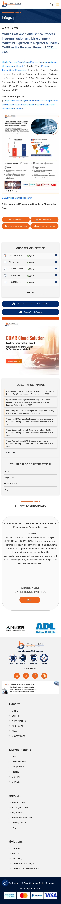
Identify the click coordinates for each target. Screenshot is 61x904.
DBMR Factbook (16, 269)
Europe (15, 715)
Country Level (18, 736)
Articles (15, 771)
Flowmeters (21, 70)
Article (6, 471)
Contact (15, 782)
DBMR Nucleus (15, 282)
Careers (16, 776)
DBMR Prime (14, 275)
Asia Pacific (17, 726)
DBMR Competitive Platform (25, 868)
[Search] (52, 4)
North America (19, 720)
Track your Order (20, 807)
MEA (14, 731)
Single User (14, 262)
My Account (17, 812)
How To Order (18, 802)
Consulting (17, 858)
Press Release (19, 761)
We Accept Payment (30, 888)
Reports (16, 853)
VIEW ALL (11, 452)
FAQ (14, 827)
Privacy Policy (19, 822)
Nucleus (16, 848)
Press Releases (11, 483)
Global (15, 710)
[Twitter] (26, 676)
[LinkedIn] (17, 676)
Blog (6, 489)
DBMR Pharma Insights (23, 863)
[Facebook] (35, 676)
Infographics (9, 477)
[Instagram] (44, 676)
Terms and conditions (22, 817)
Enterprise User (15, 255)
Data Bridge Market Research (17, 197)
